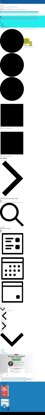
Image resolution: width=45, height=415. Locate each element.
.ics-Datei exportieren (3, 352)
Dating (23, 9)
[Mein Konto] (0, 21)
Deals (2, 24)
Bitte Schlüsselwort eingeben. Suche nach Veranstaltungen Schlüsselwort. (9, 202)
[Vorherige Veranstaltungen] (1, 304)
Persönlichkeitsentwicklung (18, 9)
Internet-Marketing (7, 9)
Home (2, 23)
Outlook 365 (2, 350)
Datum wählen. (7, 310)
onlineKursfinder (2, 5)
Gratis (11, 9)
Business (13, 9)
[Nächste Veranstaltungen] (1, 305)
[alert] (12, 115)
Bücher (25, 9)
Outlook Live (2, 351)
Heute (0, 306)
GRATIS (2, 25)
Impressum (3, 383)
